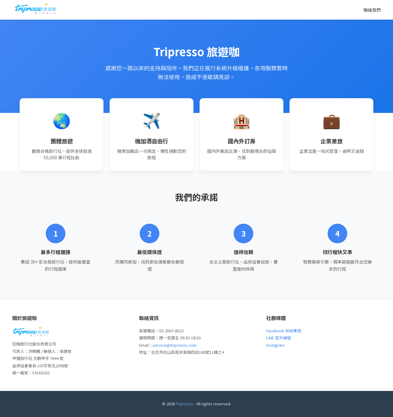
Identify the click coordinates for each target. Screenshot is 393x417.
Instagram (275, 345)
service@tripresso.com (174, 345)
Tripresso (184, 404)
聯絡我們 (372, 10)
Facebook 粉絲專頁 (283, 331)
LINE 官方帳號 (278, 338)
